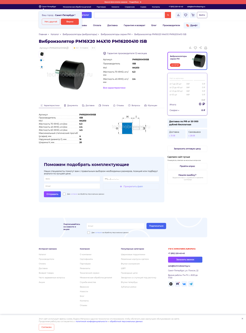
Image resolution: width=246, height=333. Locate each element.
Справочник (130, 7)
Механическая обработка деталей (77, 7)
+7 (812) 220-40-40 (176, 7)
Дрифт (193, 25)
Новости (84, 291)
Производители (171, 25)
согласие (74, 194)
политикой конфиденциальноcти (91, 321)
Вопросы (136, 105)
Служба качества (88, 282)
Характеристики (52, 105)
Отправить (52, 194)
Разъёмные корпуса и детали (135, 259)
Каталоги (115, 7)
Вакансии (84, 287)
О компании (85, 254)
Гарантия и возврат (134, 25)
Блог (154, 25)
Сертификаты (86, 259)
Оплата (97, 25)
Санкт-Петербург (49, 7)
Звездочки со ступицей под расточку (138, 277)
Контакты (156, 7)
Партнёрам (101, 7)
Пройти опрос (187, 166)
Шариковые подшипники (133, 254)
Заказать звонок (185, 259)
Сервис (143, 7)
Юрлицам (152, 105)
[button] (81, 48)
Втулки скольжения (130, 264)
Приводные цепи (129, 273)
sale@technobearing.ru (196, 7)
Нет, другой (51, 21)
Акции (42, 282)
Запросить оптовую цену (187, 148)
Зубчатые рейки (128, 287)
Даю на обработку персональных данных (85, 194)
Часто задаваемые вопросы (52, 277)
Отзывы (82, 25)
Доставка (112, 25)
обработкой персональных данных (126, 321)
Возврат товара (46, 273)
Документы (72, 105)
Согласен (46, 327)
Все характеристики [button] (114, 88)
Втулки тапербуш (129, 282)
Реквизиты (85, 268)
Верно (69, 21)
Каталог (84, 15)
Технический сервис (90, 273)
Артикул (53, 48)
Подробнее (134, 2)
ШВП (123, 268)
